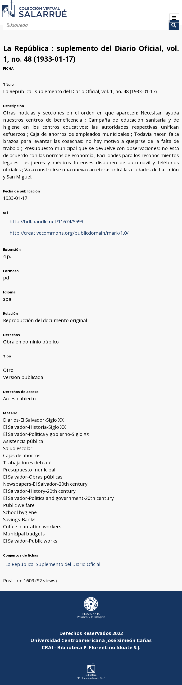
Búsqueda (174, 25)
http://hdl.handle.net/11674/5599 (46, 221)
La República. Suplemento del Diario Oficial (52, 564)
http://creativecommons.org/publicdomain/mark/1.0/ (68, 233)
